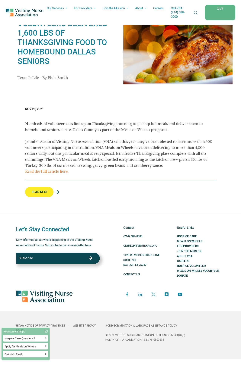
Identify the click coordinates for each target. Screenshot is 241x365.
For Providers (83, 8)
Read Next (40, 192)
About (139, 8)
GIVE (220, 9)
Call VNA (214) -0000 (178, 12)
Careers (158, 8)
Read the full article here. (47, 171)
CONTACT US (131, 274)
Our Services (55, 8)
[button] (195, 12)
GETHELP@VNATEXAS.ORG (140, 245)
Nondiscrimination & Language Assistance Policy (141, 325)
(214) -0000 (132, 236)
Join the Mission (114, 8)
